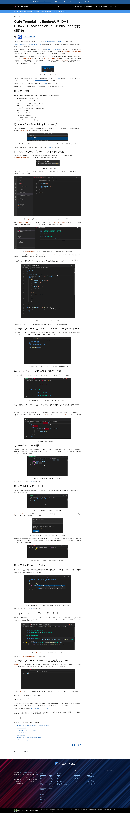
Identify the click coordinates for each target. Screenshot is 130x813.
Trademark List (85, 809)
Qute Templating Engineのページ (25, 740)
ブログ (41, 778)
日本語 (75, 781)
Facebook (51, 780)
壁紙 (41, 797)
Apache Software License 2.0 (26, 772)
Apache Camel (90, 781)
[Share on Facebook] (76, 745)
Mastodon (51, 776)
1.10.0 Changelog (21, 735)
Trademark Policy (77, 809)
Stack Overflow (60, 780)
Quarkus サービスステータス (63, 784)
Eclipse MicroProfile (91, 783)
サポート (59, 773)
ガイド (58, 775)
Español (76, 778)
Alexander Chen (29, 36)
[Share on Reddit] (78, 745)
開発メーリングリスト (62, 783)
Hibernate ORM (90, 776)
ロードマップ (43, 788)
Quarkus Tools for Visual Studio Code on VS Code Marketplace (33, 725)
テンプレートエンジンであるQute (54, 50)
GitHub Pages (34, 778)
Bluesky (50, 775)
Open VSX (58, 41)
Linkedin (50, 781)
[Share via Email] (80, 745)
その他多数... (90, 784)
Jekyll (24, 778)
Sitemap (42, 802)
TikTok (50, 784)
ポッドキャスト (43, 780)
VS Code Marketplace (49, 41)
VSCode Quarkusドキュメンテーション (26, 730)
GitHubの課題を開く (22, 732)
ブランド (42, 796)
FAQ (58, 776)
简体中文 (76, 780)
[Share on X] (74, 745)
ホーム (41, 773)
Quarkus (46, 809)
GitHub (50, 788)
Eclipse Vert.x (90, 773)
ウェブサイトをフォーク (25, 781)
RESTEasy (89, 780)
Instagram (51, 786)
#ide (23, 16)
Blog (15, 11)
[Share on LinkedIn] (72, 745)
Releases (42, 789)
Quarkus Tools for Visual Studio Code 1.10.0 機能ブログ (31, 737)
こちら (49, 147)
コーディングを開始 (102, 7)
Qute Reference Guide (40, 80)
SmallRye (89, 775)
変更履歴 (46, 83)
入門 (58, 778)
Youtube (50, 783)
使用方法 (42, 794)
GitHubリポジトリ (21, 728)
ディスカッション (61, 781)
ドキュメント (58, 78)
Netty (88, 778)
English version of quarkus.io (43, 2)
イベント (42, 781)
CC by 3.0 (36, 774)
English (75, 773)
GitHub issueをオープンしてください (40, 708)
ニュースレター (43, 783)
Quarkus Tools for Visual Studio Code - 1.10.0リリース (27, 44)
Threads (50, 778)
